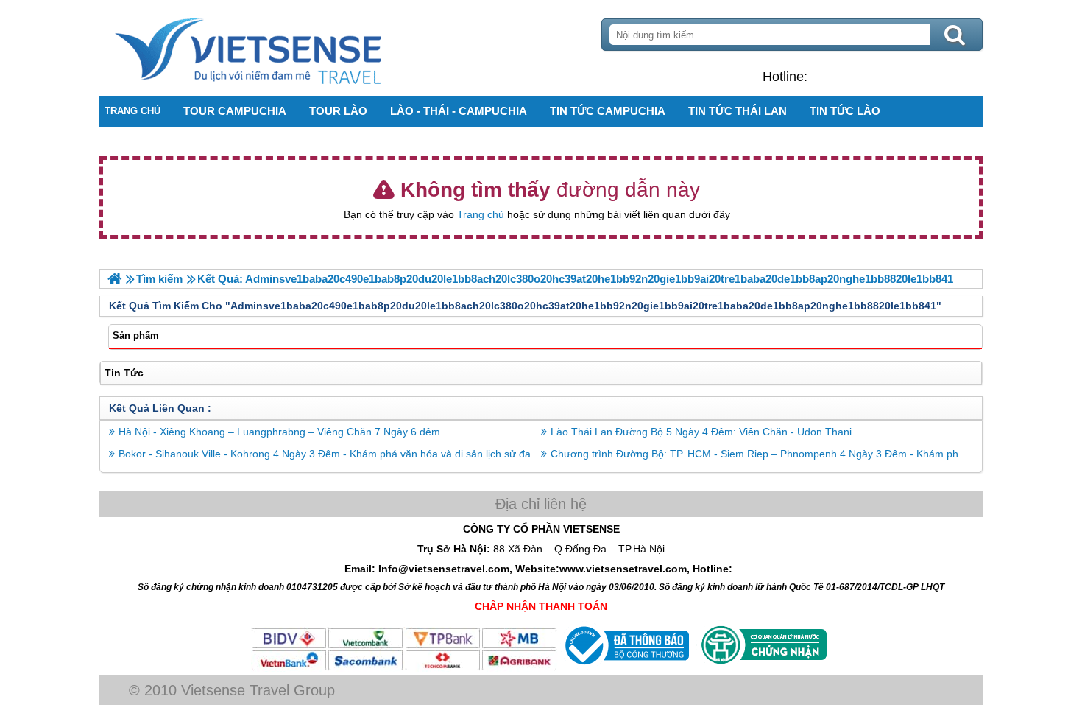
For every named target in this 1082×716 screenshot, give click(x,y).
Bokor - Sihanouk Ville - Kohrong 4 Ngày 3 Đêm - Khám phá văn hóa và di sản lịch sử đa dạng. (339, 454)
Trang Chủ (284, 48)
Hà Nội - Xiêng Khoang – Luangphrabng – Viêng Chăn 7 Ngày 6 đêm (279, 432)
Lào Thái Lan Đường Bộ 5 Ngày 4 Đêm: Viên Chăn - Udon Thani (701, 432)
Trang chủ (480, 214)
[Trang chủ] (114, 279)
